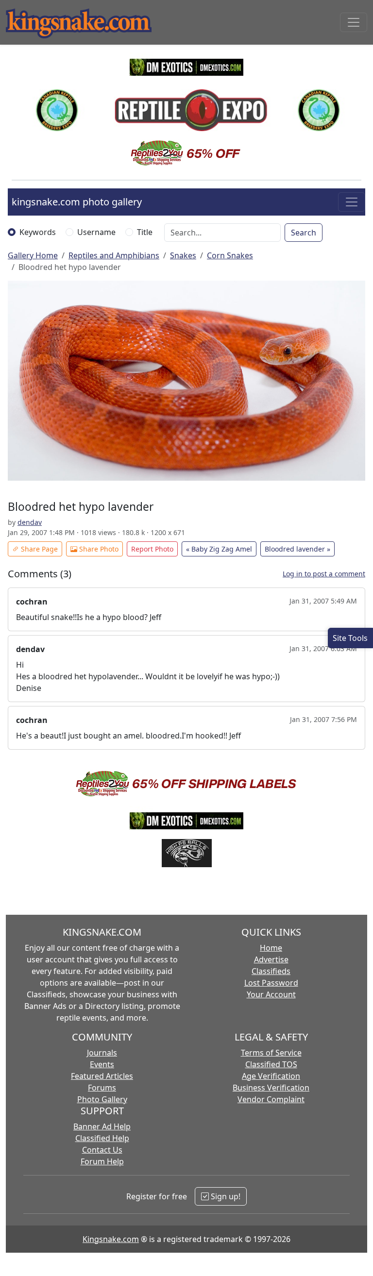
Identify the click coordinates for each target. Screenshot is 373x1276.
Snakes (183, 255)
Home (271, 947)
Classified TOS (271, 1064)
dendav (29, 522)
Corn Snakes (230, 255)
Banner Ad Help (102, 1126)
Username (96, 232)
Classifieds (271, 971)
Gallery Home (33, 255)
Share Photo (98, 549)
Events (102, 1064)
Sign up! (224, 1196)
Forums (102, 1087)
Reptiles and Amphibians (113, 255)
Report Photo (152, 549)
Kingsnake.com (111, 1239)
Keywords (37, 232)
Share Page (38, 549)
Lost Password (271, 982)
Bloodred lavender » (297, 549)
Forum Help (102, 1161)
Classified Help (102, 1138)
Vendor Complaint (271, 1099)
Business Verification (271, 1087)
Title (145, 232)
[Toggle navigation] (353, 22)
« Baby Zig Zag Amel (219, 549)
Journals (102, 1052)
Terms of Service (271, 1052)
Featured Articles (102, 1076)
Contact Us (102, 1149)
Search (303, 232)
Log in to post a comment (324, 573)
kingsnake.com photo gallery (77, 201)
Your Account (271, 994)
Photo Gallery (102, 1099)
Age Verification (271, 1076)
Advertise (271, 959)
